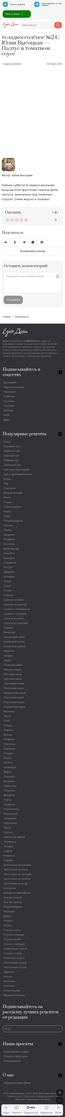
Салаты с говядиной (17, 609)
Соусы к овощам (14, 944)
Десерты (9, 795)
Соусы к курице (14, 934)
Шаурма (9, 572)
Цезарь (8, 655)
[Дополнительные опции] (59, 1100)
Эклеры (8, 846)
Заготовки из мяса (16, 869)
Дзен (7, 419)
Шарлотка (10, 786)
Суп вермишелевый (16, 469)
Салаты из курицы (15, 604)
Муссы (8, 832)
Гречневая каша (14, 683)
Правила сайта (14, 1096)
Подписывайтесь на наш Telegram (52, 4)
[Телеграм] (24, 242)
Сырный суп (11, 455)
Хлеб (7, 720)
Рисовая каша (13, 674)
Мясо (7, 497)
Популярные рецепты (24, 434)
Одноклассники (14, 387)
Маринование (13, 907)
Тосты (7, 581)
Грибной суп (12, 451)
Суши (7, 586)
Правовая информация (27, 1099)
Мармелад (10, 823)
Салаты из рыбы (14, 618)
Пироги (9, 730)
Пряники (9, 790)
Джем (7, 916)
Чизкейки (10, 818)
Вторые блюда (13, 493)
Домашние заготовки (17, 865)
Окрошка (9, 488)
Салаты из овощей (16, 623)
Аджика (9, 972)
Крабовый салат (14, 641)
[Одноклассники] (15, 242)
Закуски (9, 534)
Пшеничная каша (15, 707)
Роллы (8, 590)
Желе (7, 827)
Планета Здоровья (17, 4)
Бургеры (9, 558)
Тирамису (10, 841)
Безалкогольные (14, 995)
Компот (8, 920)
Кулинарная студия (16, 1051)
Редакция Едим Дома (17, 1083)
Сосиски (9, 544)
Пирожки (10, 744)
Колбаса (9, 539)
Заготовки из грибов (17, 879)
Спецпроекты (12, 1061)
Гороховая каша (14, 702)
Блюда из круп (13, 897)
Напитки (9, 986)
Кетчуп (8, 976)
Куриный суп (12, 446)
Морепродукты (13, 520)
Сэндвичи (10, 562)
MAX (6, 415)
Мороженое (11, 809)
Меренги (9, 855)
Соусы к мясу (12, 930)
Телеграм (10, 392)
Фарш (7, 511)
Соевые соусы (13, 953)
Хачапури (10, 767)
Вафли (8, 772)
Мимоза (9, 651)
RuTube (8, 410)
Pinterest (9, 396)
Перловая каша (14, 697)
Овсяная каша (13, 679)
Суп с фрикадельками (18, 474)
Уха (6, 483)
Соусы (8, 925)
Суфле (8, 851)
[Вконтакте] (6, 242)
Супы (7, 441)
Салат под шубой (15, 646)
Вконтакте (10, 382)
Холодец (9, 576)
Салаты (8, 595)
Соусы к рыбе (12, 939)
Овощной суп (12, 465)
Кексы (8, 758)
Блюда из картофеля (17, 893)
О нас (8, 1075)
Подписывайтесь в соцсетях (21, 372)
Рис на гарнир (13, 902)
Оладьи (8, 753)
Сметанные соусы (15, 962)
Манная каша (12, 669)
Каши (7, 660)
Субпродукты (12, 506)
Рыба (7, 516)
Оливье (8, 627)
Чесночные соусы (15, 967)
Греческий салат (14, 637)
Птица (8, 502)
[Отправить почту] (59, 1028)
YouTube (9, 401)
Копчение (10, 888)
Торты (7, 800)
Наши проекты (18, 1044)
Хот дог (8, 567)
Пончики (9, 776)
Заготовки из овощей (18, 874)
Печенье (9, 739)
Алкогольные (12, 990)
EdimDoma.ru (33, 341)
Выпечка (9, 711)
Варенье (9, 911)
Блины (8, 734)
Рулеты (8, 762)
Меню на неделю (12, 14)
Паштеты (9, 553)
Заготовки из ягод (15, 883)
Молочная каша (14, 688)
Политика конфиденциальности (40, 1096)
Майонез (9, 981)
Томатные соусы (14, 958)
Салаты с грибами (15, 613)
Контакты (45, 1099)
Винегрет (10, 632)
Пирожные (11, 813)
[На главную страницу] (11, 25)
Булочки (9, 781)
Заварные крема (14, 837)
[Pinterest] (42, 242)
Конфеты (9, 804)
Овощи (8, 525)
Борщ (7, 479)
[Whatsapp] (33, 242)
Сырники (9, 748)
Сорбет (8, 860)
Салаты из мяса (14, 600)
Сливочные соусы (15, 948)
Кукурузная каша (15, 693)
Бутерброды (11, 548)
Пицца (8, 725)
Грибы (8, 530)
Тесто (7, 716)
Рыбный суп (11, 460)
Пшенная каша (13, 665)
